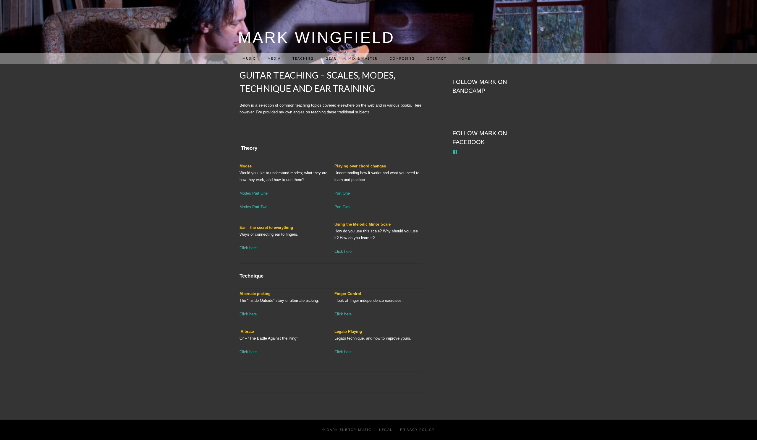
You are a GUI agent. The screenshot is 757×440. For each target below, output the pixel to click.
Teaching (303, 58)
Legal (385, 429)
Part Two (342, 207)
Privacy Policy (417, 429)
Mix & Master (363, 58)
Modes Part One (254, 193)
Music (249, 58)
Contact (437, 58)
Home (464, 58)
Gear (331, 58)
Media (274, 58)
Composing (402, 58)
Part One (342, 193)
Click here (248, 248)
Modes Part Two (253, 207)
